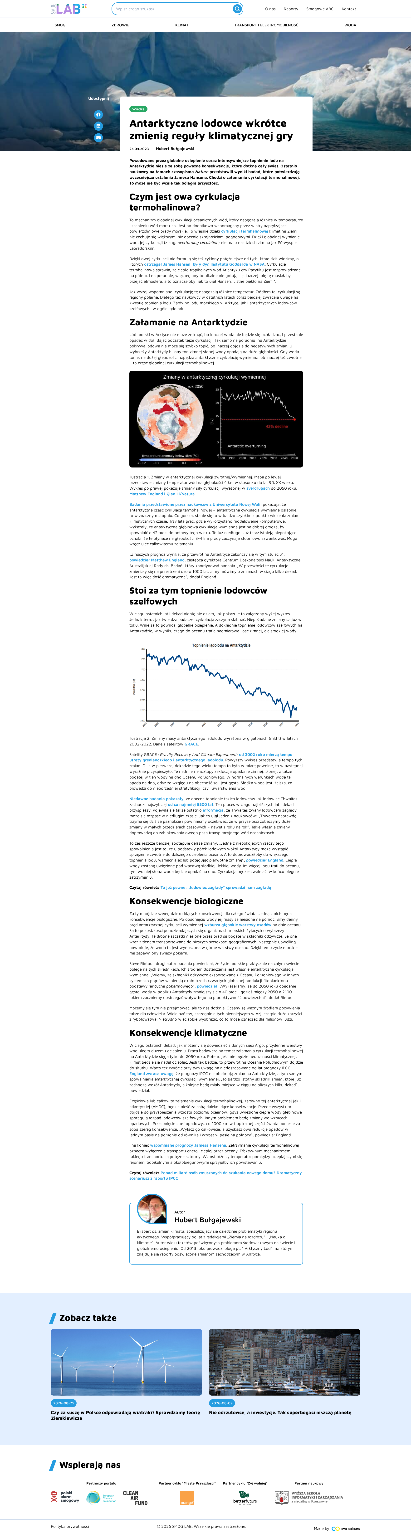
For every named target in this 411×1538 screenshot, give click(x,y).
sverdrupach (258, 488)
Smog (60, 25)
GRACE (191, 744)
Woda (350, 25)
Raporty (291, 8)
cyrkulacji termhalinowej (244, 231)
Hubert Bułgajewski (175, 148)
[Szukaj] (237, 9)
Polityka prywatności (70, 1526)
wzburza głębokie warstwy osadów (237, 924)
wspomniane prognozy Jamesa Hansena (187, 1145)
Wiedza (138, 109)
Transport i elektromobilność (266, 25)
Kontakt (349, 8)
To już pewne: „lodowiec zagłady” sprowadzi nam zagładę (216, 887)
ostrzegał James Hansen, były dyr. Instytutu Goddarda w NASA (204, 264)
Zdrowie (120, 25)
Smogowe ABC (320, 8)
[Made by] (346, 1529)
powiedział (207, 986)
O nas (270, 8)
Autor (179, 1212)
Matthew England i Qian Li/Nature (162, 494)
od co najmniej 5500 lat (190, 804)
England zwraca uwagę (151, 1073)
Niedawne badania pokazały (156, 798)
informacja (213, 810)
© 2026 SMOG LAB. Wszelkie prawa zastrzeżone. (201, 1526)
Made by (321, 1528)
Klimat (181, 25)
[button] (98, 114)
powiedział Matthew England (157, 560)
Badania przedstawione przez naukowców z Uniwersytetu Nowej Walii (195, 504)
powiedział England (264, 860)
